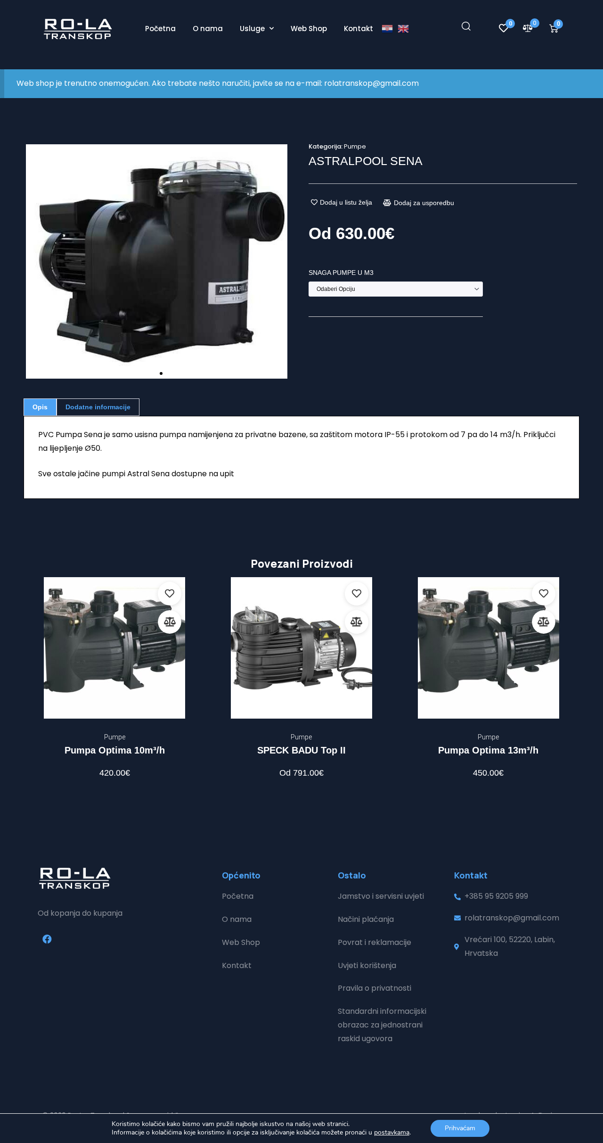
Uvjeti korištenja (367, 965)
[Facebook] (47, 939)
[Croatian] (390, 29)
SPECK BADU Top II (301, 750)
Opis (40, 407)
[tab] (40, 407)
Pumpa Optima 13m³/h (488, 750)
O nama (208, 28)
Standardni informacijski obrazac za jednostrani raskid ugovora (382, 1025)
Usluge (252, 28)
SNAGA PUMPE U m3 (341, 272)
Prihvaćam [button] (460, 1128)
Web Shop (309, 28)
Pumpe (355, 146)
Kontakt (358, 28)
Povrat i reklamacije (374, 942)
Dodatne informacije (97, 407)
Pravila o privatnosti (374, 988)
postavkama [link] (391, 1132)
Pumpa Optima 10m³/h (115, 750)
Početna (160, 28)
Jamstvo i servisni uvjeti (381, 896)
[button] (34, 261)
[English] (406, 29)
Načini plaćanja (366, 919)
